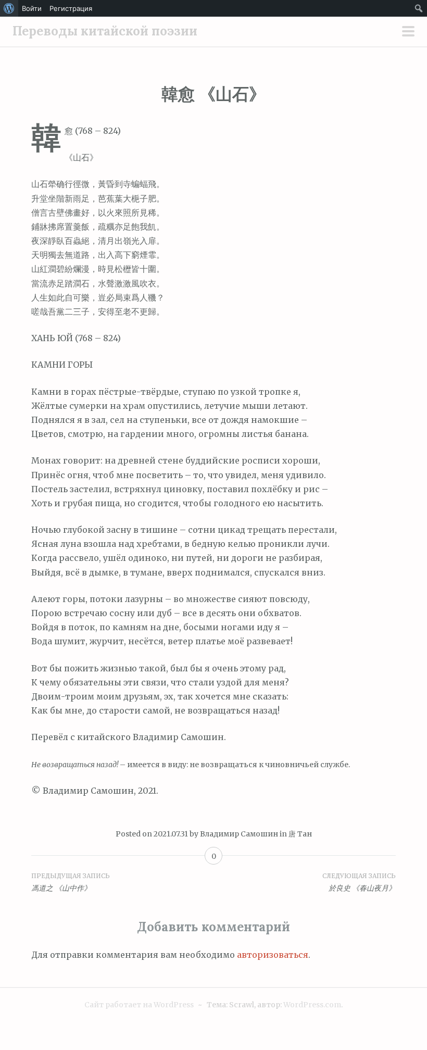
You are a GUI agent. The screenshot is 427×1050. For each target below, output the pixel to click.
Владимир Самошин (239, 834)
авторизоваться (272, 954)
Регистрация (70, 8)
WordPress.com (312, 1004)
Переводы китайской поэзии (104, 31)
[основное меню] (408, 32)
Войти (32, 8)
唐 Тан (300, 834)
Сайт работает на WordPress (139, 1004)
